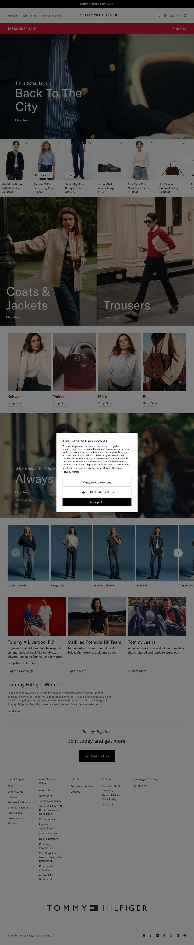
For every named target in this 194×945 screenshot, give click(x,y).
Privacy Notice (71, 471)
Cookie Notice (111, 468)
